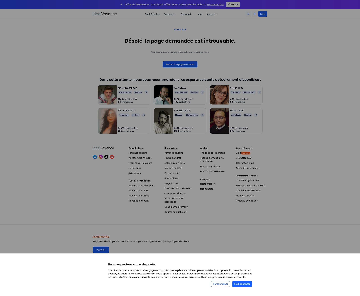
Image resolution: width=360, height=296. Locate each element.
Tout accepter (242, 284)
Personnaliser (220, 284)
